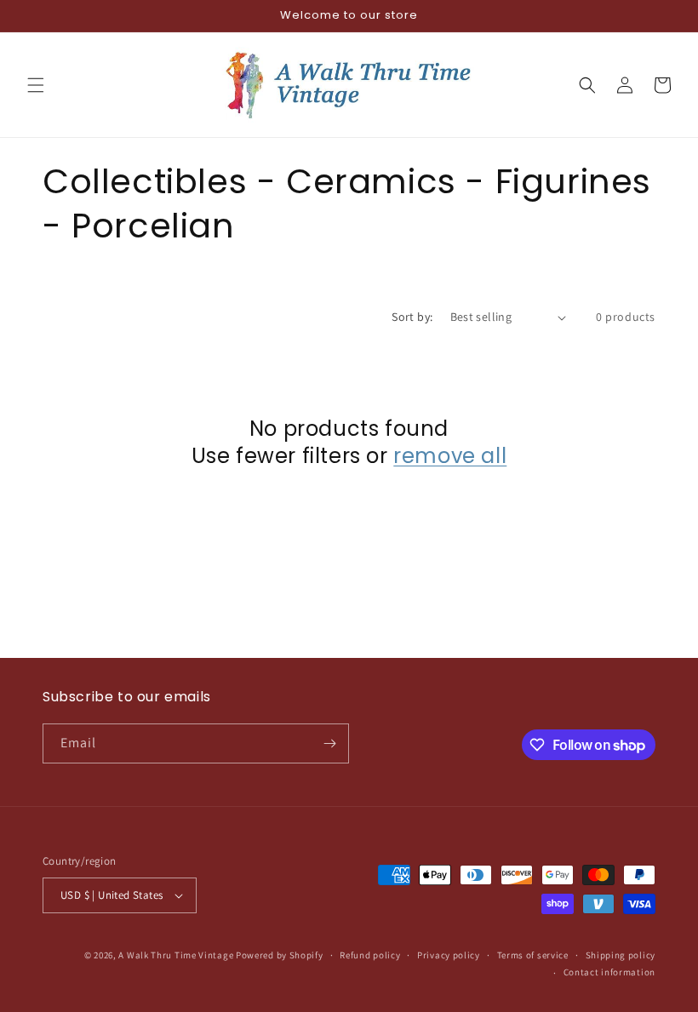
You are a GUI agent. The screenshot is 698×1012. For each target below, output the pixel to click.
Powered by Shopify (279, 955)
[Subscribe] (329, 743)
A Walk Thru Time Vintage (175, 955)
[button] (35, 85)
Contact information (609, 972)
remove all (449, 456)
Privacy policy (448, 955)
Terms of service (533, 955)
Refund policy (370, 955)
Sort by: (412, 316)
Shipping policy (621, 955)
